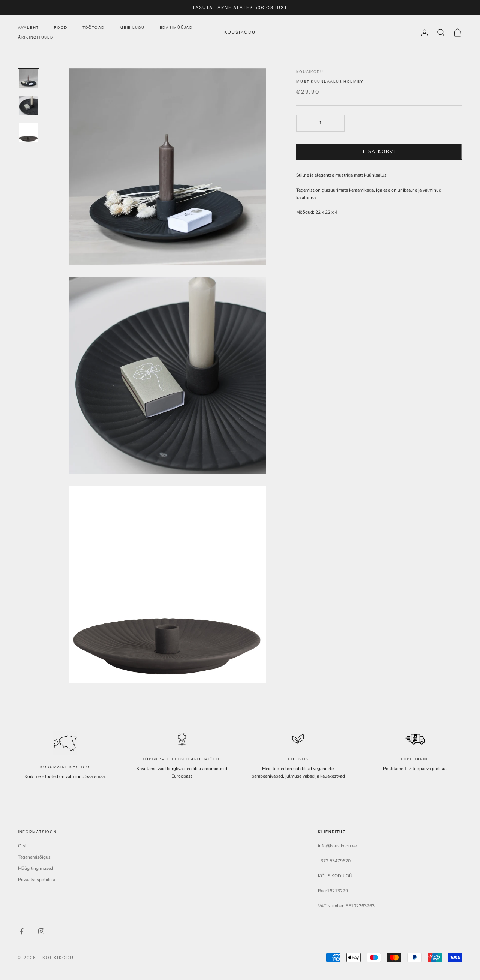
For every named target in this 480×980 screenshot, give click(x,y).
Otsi (22, 846)
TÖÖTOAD (93, 27)
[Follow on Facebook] (22, 931)
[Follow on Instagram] (41, 931)
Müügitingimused (35, 868)
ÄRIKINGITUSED (35, 37)
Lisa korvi (379, 151)
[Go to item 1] (28, 78)
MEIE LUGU (132, 27)
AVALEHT (28, 27)
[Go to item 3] (28, 132)
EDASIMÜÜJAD (176, 27)
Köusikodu (310, 72)
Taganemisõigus (34, 857)
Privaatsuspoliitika (36, 880)
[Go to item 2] (28, 105)
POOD (61, 27)
